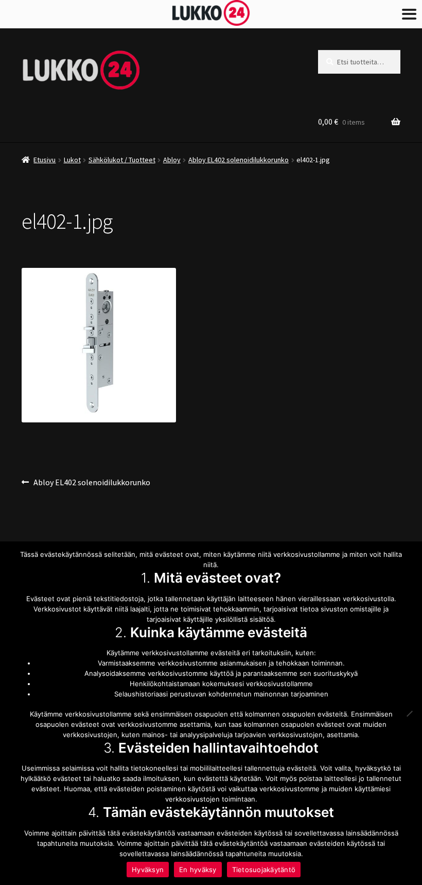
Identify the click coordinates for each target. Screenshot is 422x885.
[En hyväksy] (409, 713)
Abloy (172, 159)
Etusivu (44, 159)
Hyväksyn (148, 869)
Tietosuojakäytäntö (264, 869)
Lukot (72, 159)
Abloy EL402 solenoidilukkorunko (238, 159)
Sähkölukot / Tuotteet (122, 159)
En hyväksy (198, 869)
